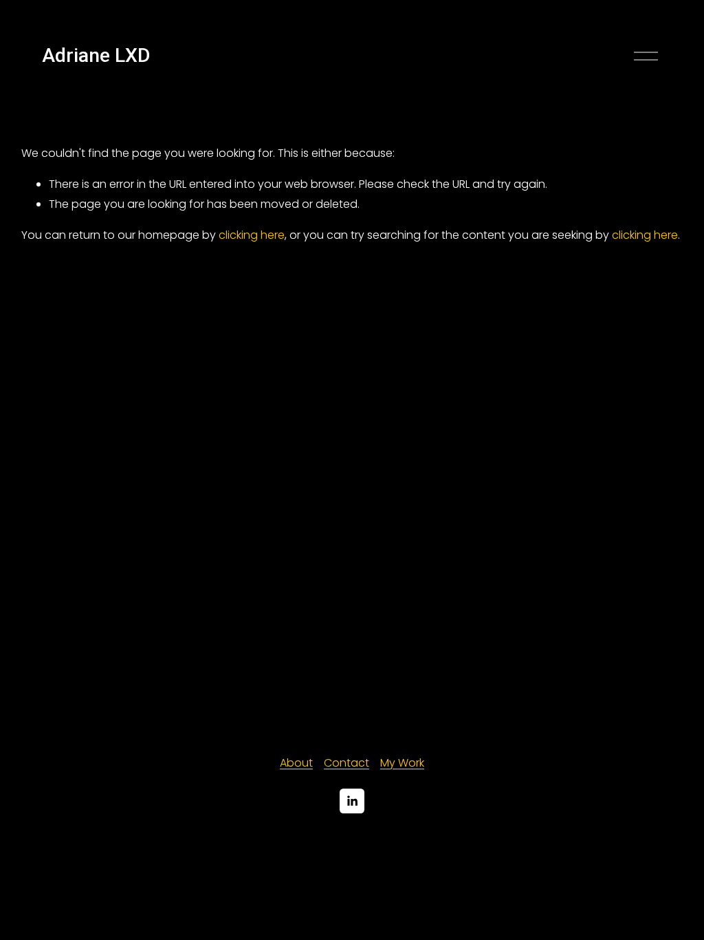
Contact (346, 763)
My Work (402, 763)
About (296, 763)
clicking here (252, 235)
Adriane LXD (96, 55)
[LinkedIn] (352, 801)
